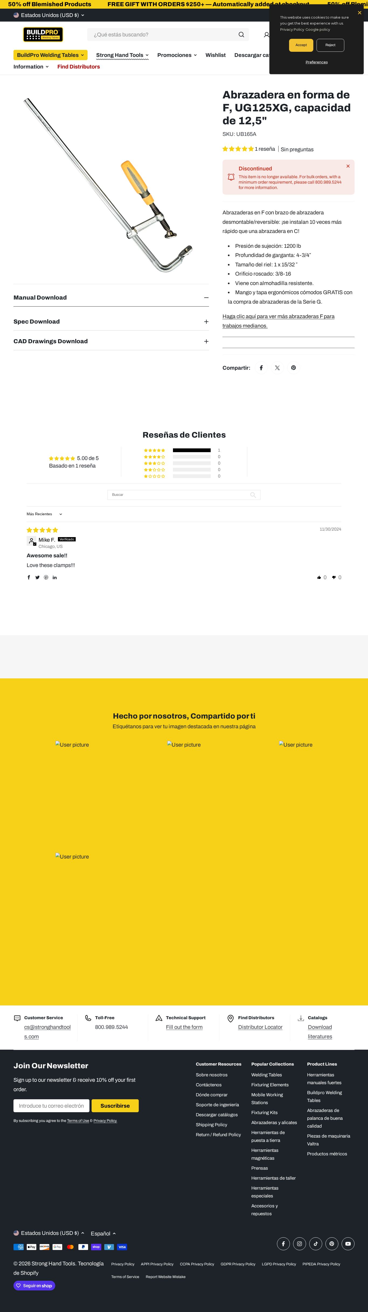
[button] (239, 149)
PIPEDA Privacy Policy (321, 1264)
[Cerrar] (348, 166)
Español (100, 1234)
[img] (42, 530)
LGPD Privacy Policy (279, 1264)
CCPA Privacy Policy (197, 1264)
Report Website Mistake (166, 1277)
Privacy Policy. (105, 1121)
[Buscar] (241, 34)
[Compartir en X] (277, 367)
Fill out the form (184, 1027)
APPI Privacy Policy (157, 1264)
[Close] (359, 12)
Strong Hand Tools (53, 1263)
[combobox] (168, 34)
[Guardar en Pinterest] (293, 367)
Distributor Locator (260, 1027)
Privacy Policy (122, 1264)
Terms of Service (125, 1277)
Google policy (317, 29)
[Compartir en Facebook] (261, 367)
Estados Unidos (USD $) (50, 15)
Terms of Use (78, 1121)
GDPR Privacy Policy (238, 1264)
